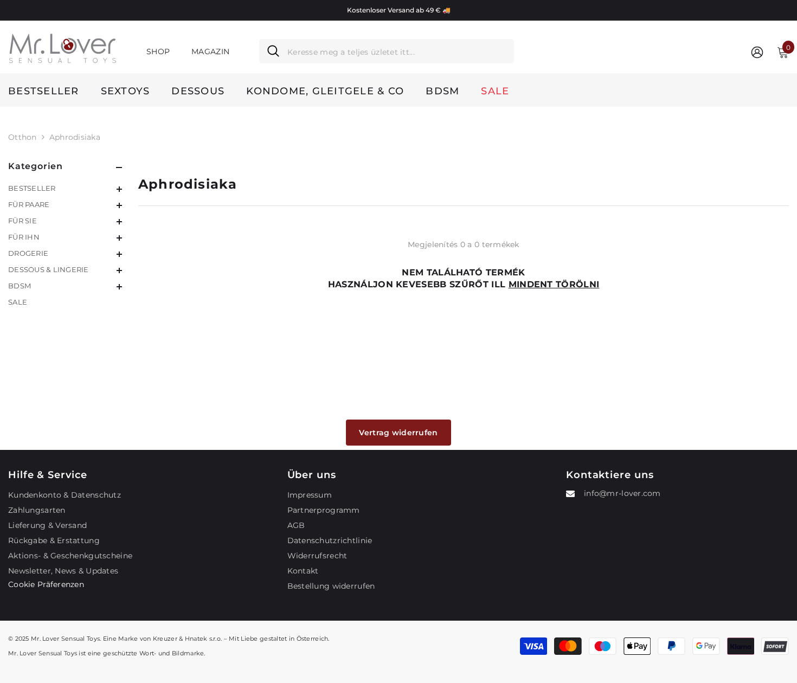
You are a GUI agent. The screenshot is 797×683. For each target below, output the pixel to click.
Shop (158, 51)
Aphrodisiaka (74, 137)
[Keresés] (386, 51)
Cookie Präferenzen (46, 584)
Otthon (22, 137)
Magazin (210, 51)
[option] (398, 10)
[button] (65, 189)
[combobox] (396, 51)
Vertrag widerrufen (398, 432)
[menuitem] (65, 188)
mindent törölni (554, 284)
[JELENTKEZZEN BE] (757, 52)
